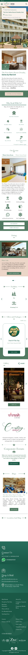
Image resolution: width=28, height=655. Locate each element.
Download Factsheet (14, 94)
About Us (18, 599)
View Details (14, 227)
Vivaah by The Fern (7, 602)
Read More (14, 509)
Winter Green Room (8, 155)
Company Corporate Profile (21, 602)
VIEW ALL (23, 320)
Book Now (14, 223)
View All (14, 404)
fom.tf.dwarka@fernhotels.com (10, 581)
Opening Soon (5, 614)
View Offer (14, 352)
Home (2, 1)
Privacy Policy (19, 619)
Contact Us (18, 629)
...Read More (13, 88)
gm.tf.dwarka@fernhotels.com (10, 579)
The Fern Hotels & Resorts (19, 650)
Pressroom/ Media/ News (21, 607)
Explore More (14, 273)
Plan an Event (5, 609)
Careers (4, 619)
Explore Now (14, 463)
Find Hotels (5, 599)
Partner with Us (6, 621)
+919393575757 (11, 560)
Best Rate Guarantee (4, 605)
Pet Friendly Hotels (7, 611)
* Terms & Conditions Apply (19, 144)
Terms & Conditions (21, 627)
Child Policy (19, 621)
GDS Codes (19, 624)
